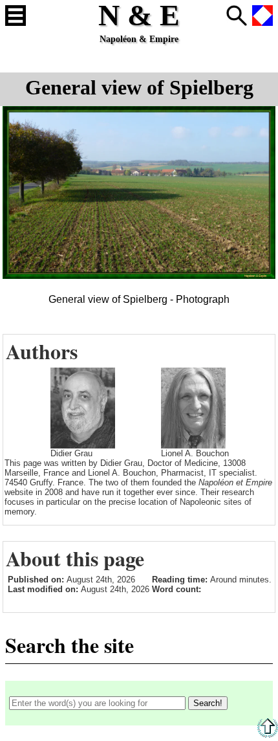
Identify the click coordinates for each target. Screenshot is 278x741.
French (262, 15)
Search (236, 15)
